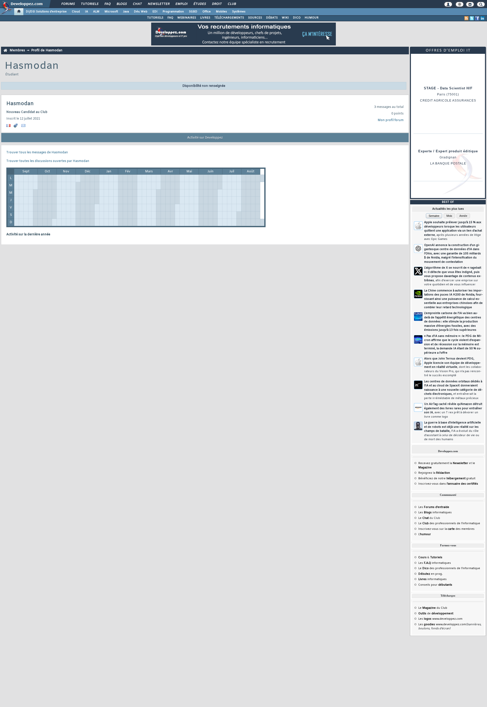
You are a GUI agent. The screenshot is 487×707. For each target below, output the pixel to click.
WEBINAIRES (186, 18)
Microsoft (111, 11)
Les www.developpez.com (440, 619)
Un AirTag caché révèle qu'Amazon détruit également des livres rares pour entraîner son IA (453, 410)
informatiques (432, 579)
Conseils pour (435, 585)
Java (126, 11)
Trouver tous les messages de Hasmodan (37, 153)
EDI (155, 11)
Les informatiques (435, 512)
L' (424, 534)
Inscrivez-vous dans (448, 484)
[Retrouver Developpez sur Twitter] (472, 18)
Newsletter (158, 4)
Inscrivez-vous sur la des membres (446, 529)
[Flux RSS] (466, 18)
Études (199, 4)
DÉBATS (272, 18)
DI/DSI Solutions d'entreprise (46, 11)
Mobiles (221, 11)
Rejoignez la (434, 473)
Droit (216, 4)
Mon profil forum (391, 120)
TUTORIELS (155, 18)
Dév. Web (140, 11)
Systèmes (239, 11)
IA (86, 11)
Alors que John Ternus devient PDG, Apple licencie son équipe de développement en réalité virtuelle (453, 367)
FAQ (107, 4)
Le (423, 518)
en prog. (430, 574)
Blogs (121, 4)
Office (206, 11)
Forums (68, 4)
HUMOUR (312, 18)
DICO (297, 18)
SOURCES (255, 18)
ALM (96, 11)
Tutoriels (89, 4)
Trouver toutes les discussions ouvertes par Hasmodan (47, 161)
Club (231, 4)
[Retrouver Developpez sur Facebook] (477, 18)
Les (433, 507)
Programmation (173, 11)
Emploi (181, 4)
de (435, 613)
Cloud (76, 11)
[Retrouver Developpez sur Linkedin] (482, 18)
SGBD (193, 11)
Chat (137, 4)
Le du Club (432, 608)
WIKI (285, 18)
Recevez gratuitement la (443, 463)
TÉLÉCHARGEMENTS (229, 18)
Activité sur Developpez (205, 138)
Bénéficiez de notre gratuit (446, 478)
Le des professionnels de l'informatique (449, 523)
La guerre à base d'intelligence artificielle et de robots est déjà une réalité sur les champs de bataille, (452, 431)
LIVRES (205, 18)
